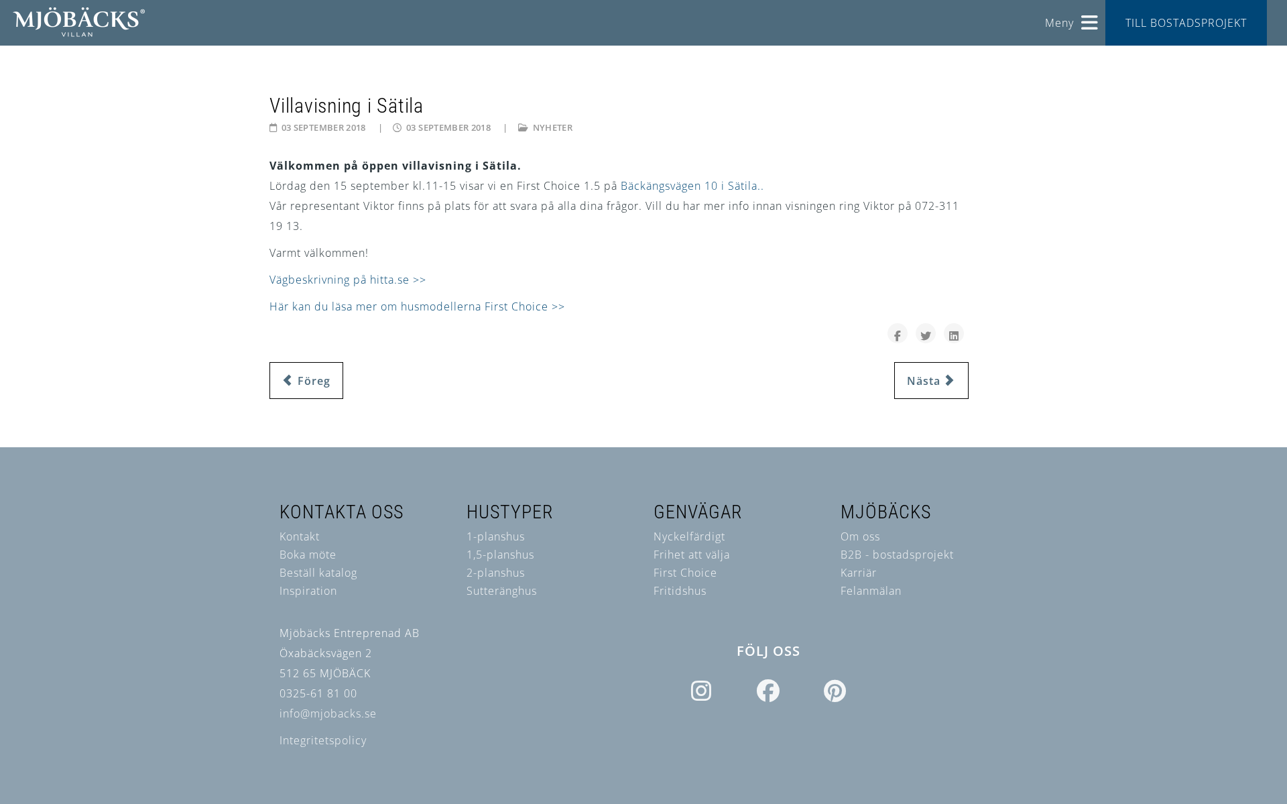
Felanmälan (871, 590)
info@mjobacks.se (328, 713)
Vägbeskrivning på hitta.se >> (347, 279)
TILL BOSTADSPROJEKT (1186, 22)
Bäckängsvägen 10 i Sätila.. (692, 185)
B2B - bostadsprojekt (897, 554)
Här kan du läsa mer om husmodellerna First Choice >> (417, 306)
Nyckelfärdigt (689, 536)
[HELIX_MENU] (1090, 17)
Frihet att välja (692, 554)
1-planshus (496, 536)
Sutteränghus (502, 590)
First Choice (685, 572)
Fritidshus (680, 590)
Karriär (859, 572)
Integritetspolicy (323, 740)
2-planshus (496, 572)
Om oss (860, 536)
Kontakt (300, 536)
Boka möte (308, 554)
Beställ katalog (318, 572)
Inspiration (308, 590)
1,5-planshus (500, 554)
